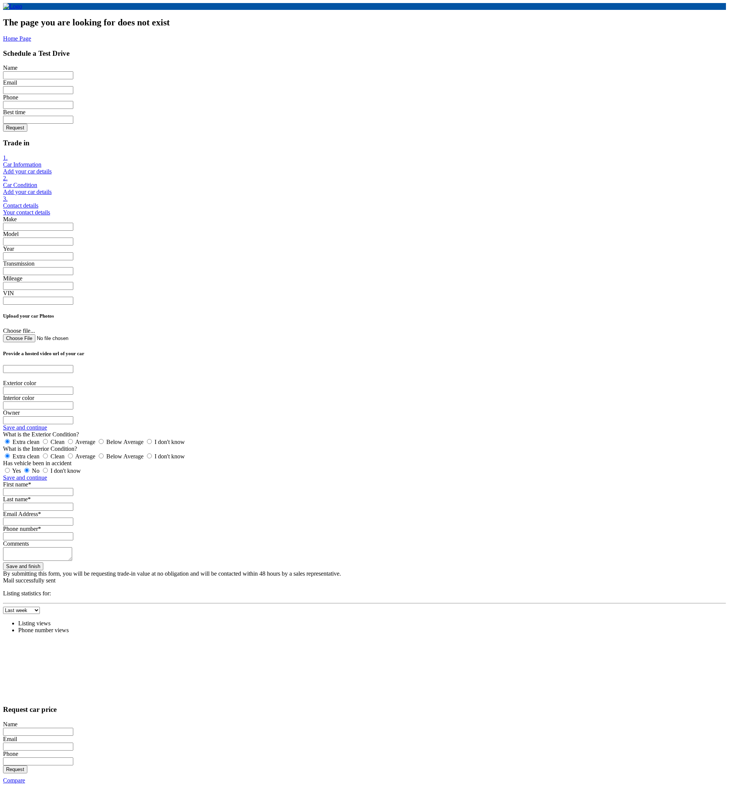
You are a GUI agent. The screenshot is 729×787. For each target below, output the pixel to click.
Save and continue (25, 427)
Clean (57, 442)
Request (15, 128)
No (35, 470)
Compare (14, 780)
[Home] (12, 6)
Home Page (17, 38)
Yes (16, 470)
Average (85, 442)
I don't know (169, 442)
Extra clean (26, 442)
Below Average (125, 442)
